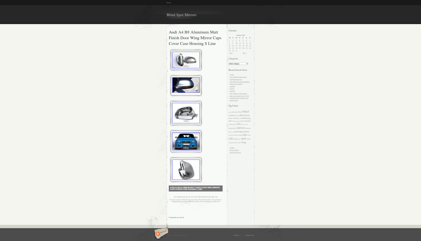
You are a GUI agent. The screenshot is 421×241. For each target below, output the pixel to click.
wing (216, 197)
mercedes (232, 128)
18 (240, 45)
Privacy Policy (234, 150)
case (189, 197)
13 (247, 43)
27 (247, 48)
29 (229, 50)
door (196, 197)
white (238, 142)
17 (236, 45)
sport (239, 139)
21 (250, 45)
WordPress (236, 235)
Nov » (244, 53)
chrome (237, 115)
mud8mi (232, 86)
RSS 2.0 (191, 201)
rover (249, 135)
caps (187, 197)
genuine (237, 121)
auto (236, 112)
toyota (248, 139)
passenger (238, 131)
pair (233, 132)
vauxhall (231, 142)
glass (242, 121)
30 (233, 50)
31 (236, 50)
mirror (212, 197)
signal (236, 139)
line (207, 197)
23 (233, 48)
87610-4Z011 (234, 100)
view (235, 142)
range (240, 135)
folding (248, 118)
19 (243, 45)
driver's (231, 118)
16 (233, 45)
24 (236, 48)
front (233, 121)
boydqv (232, 75)
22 (229, 48)
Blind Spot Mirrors (182, 14)
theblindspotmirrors (236, 79)
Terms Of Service (235, 152)
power (246, 131)
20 (247, 45)
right (244, 134)
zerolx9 (232, 89)
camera (232, 115)
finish (199, 197)
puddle (236, 135)
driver (247, 115)
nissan (230, 132)
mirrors (247, 128)
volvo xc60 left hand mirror (238, 77)
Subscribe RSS (161, 234)
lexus (242, 124)
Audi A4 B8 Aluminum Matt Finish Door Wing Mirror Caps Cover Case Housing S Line (195, 188)
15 (229, 45)
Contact (232, 148)
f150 (240, 118)
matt (209, 197)
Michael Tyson (250, 235)
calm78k (232, 91)
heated (248, 120)
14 (250, 43)
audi (184, 197)
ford (230, 120)
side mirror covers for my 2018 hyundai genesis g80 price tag (239, 97)
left (238, 123)
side (231, 138)
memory (246, 124)
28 (250, 48)
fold (243, 118)
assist (230, 112)
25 (240, 48)
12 (243, 43)
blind (246, 111)
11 (240, 43)
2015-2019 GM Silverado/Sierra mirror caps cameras (240, 83)
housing (203, 197)
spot (243, 138)
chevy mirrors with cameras (238, 93)
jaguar (234, 124)
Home (169, 2)
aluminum (179, 197)
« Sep (230, 53)
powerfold (231, 135)
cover (192, 197)
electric (236, 118)
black (240, 112)
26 (243, 48)
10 (236, 43)
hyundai (231, 124)
